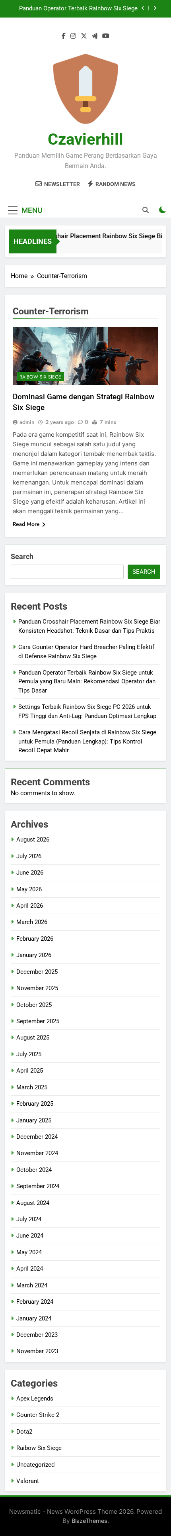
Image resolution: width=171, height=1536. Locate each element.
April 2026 (29, 905)
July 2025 (28, 1054)
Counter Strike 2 (37, 1414)
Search (22, 556)
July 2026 (28, 856)
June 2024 (29, 1235)
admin (27, 422)
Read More (26, 524)
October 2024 (34, 1169)
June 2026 (29, 872)
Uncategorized (35, 1464)
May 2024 (29, 1252)
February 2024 (34, 1301)
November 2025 (37, 988)
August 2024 (32, 1202)
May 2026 (29, 889)
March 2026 (31, 922)
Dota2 (24, 1431)
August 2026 (32, 839)
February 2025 (34, 1103)
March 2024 (31, 1285)
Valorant (27, 1481)
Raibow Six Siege (40, 377)
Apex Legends (34, 1398)
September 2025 (37, 1021)
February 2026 (34, 938)
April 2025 (29, 1070)
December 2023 (37, 1334)
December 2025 (37, 971)
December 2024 (37, 1136)
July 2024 (28, 1219)
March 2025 (31, 1087)
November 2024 (37, 1153)
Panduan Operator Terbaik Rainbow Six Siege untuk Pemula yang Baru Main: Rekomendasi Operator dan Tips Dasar (78, 9)
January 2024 (33, 1318)
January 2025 (33, 1120)
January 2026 (33, 955)
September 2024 (37, 1186)
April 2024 (29, 1268)
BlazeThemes (89, 1520)
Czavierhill (85, 139)
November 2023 (37, 1351)
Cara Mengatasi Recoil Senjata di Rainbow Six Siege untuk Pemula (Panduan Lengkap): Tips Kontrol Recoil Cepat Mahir (87, 741)
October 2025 (34, 1004)
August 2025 (32, 1037)
